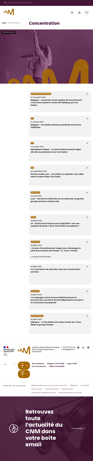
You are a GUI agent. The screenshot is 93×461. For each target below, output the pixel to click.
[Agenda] (72, 12)
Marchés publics (36, 389)
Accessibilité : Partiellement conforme (43, 392)
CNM (4, 23)
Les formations (39, 366)
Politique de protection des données (70, 392)
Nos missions (38, 364)
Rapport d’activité (55, 364)
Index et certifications (52, 389)
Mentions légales (67, 389)
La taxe (22, 365)
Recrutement (85, 385)
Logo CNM (72, 364)
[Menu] (86, 12)
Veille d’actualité (56, 366)
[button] (10, 364)
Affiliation (22, 374)
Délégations (74, 385)
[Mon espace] (79, 12)
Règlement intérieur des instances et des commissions (49, 385)
